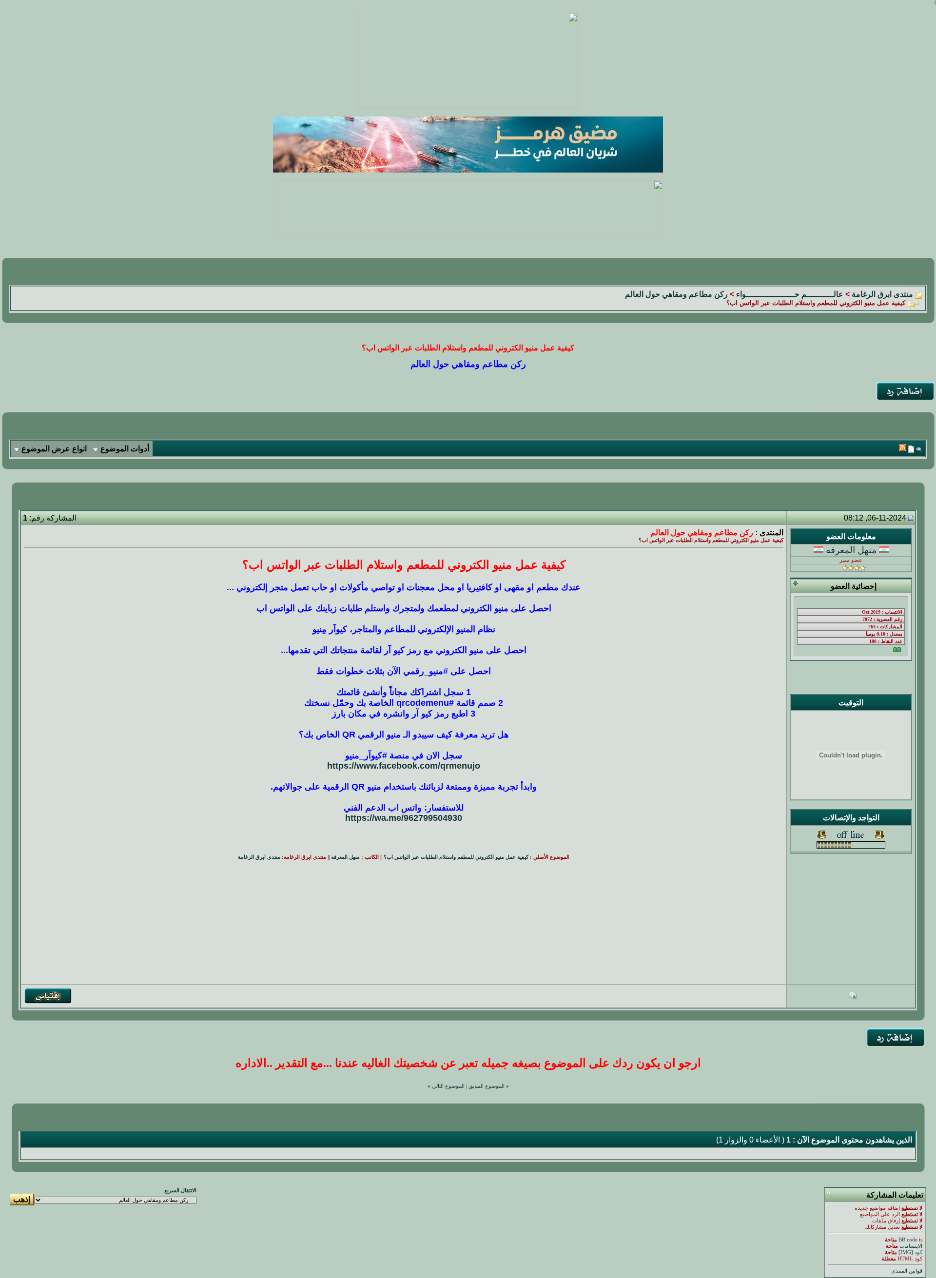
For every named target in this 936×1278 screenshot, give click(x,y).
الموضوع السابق (486, 1086)
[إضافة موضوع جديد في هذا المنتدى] (911, 449)
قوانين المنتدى (906, 1271)
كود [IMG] (910, 1252)
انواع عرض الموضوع (54, 449)
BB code (907, 1239)
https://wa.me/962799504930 (403, 818)
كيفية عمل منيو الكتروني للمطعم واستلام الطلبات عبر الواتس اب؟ (456, 857)
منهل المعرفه (851, 550)
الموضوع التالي (448, 1086)
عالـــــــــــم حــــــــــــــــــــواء (789, 294)
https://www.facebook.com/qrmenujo (403, 766)
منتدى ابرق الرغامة (882, 294)
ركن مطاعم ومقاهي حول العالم (676, 294)
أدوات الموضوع (124, 449)
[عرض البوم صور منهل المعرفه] (853, 996)
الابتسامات (910, 1246)
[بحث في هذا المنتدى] (919, 449)
